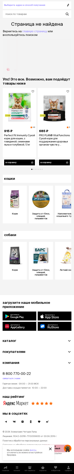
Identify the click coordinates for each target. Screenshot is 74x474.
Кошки (9, 178)
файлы (33, 450)
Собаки (10, 235)
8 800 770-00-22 (17, 374)
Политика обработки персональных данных (25, 441)
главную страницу (34, 31)
